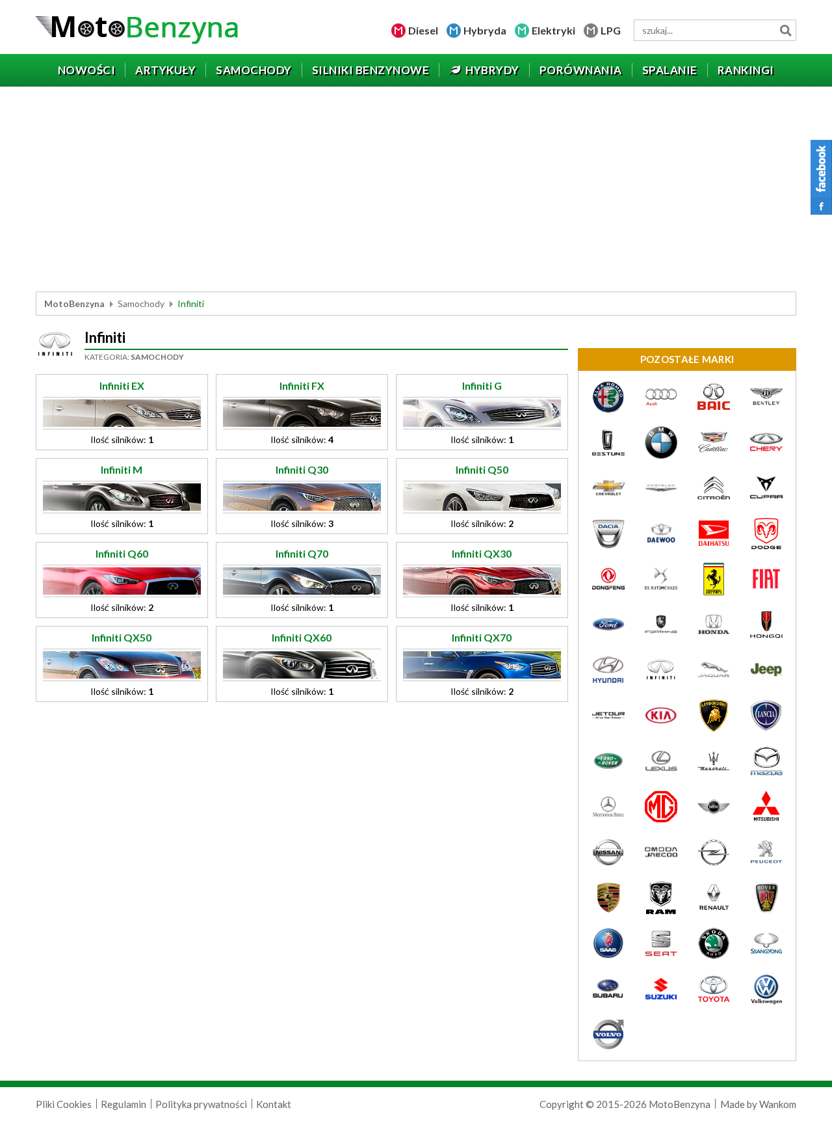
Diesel (423, 30)
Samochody (141, 303)
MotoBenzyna (74, 303)
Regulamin (123, 1104)
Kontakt (273, 1104)
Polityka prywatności (201, 1104)
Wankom (777, 1104)
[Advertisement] (416, 191)
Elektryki (553, 30)
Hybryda (484, 30)
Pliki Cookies (64, 1104)
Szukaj (785, 30)
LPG (611, 30)
